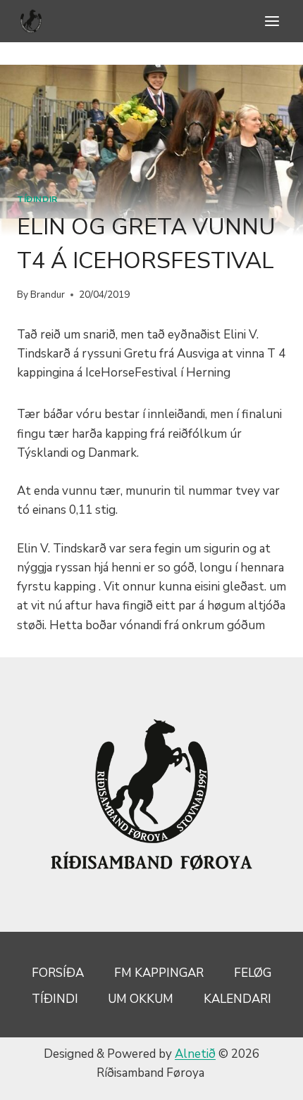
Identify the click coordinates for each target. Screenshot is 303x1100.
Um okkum (140, 999)
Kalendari (237, 999)
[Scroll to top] (267, 1078)
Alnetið (195, 1054)
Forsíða (58, 973)
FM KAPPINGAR (159, 973)
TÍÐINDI (55, 999)
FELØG (252, 973)
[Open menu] (271, 20)
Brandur (47, 294)
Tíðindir (37, 199)
